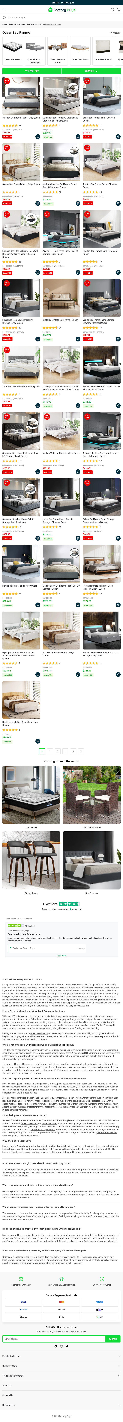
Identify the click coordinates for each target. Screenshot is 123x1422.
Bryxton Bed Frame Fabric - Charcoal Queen (100, 252)
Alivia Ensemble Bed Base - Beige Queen (58, 654)
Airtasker (63, 1241)
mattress (50, 1213)
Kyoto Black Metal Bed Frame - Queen (60, 320)
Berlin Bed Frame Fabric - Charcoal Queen (99, 119)
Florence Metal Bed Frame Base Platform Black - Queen (98, 587)
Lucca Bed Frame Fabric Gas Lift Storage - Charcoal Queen (58, 520)
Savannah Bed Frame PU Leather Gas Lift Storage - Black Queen (20, 454)
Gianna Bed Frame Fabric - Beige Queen (21, 184)
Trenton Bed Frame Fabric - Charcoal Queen (100, 185)
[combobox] (61, 17)
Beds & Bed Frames (17, 24)
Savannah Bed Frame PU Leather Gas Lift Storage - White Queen (60, 119)
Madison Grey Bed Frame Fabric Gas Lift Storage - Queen (61, 587)
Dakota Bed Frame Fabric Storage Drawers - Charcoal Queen (99, 520)
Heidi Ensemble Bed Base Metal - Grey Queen (20, 723)
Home (4, 24)
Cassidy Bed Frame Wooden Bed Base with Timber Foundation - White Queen (61, 388)
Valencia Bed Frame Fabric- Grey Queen (21, 118)
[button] (4, 10)
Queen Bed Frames (53, 24)
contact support (99, 1260)
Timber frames (103, 1025)
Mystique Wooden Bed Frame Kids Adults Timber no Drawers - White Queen (18, 655)
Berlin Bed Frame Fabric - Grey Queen (20, 586)
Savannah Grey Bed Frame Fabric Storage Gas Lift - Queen (18, 520)
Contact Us (7, 1395)
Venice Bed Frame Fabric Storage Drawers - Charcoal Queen (98, 321)
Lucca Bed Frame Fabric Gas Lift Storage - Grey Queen (17, 321)
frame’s (60, 1169)
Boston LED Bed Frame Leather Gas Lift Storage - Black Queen (101, 388)
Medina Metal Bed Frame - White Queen (61, 453)
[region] (61, 2)
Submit (112, 1338)
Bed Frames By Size (35, 24)
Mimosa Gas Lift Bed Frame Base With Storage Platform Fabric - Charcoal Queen (20, 254)
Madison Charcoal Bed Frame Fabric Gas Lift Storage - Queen (59, 185)
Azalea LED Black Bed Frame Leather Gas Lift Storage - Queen (100, 454)
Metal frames (85, 1022)
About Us (6, 1385)
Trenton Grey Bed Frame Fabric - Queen (21, 386)
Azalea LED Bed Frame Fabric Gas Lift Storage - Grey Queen (60, 252)
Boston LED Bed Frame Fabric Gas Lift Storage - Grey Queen (100, 654)
